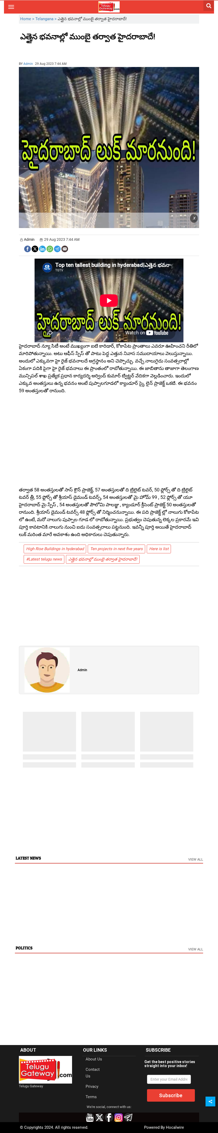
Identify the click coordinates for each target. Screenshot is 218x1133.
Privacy (92, 1086)
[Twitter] (35, 248)
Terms (91, 1096)
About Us (94, 1059)
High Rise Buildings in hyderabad (55, 548)
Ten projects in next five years (116, 548)
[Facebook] (27, 248)
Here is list (159, 548)
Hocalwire (175, 1127)
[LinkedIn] (42, 248)
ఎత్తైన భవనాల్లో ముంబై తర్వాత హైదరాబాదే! (102, 559)
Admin (28, 64)
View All (195, 859)
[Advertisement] (49, 49)
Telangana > (46, 18)
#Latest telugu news (44, 559)
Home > (27, 18)
